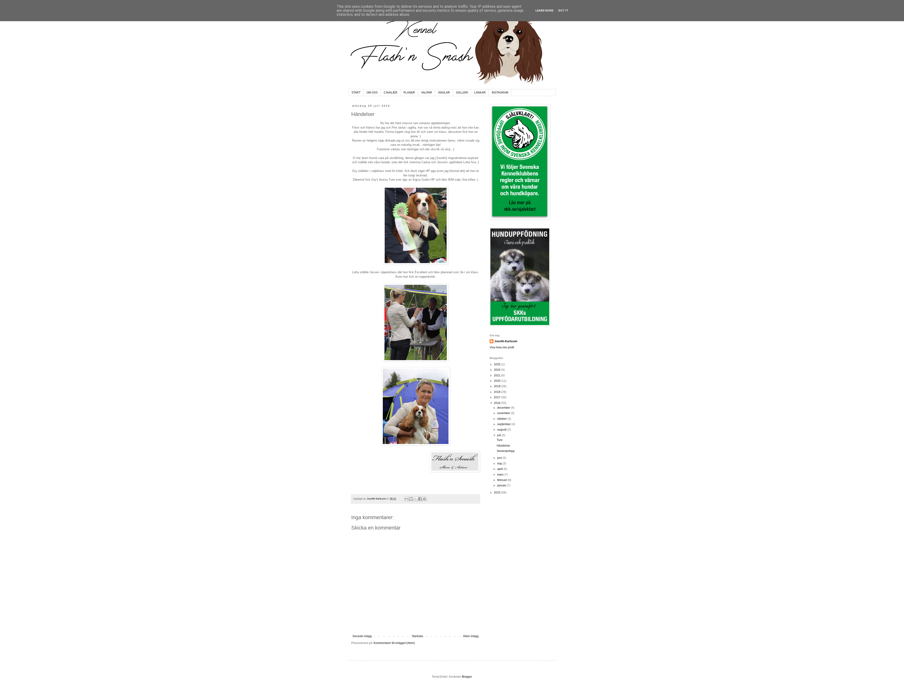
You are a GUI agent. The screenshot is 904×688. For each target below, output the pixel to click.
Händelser (503, 445)
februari (502, 480)
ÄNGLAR (444, 92)
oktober (502, 418)
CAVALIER (390, 92)
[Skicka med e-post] (406, 499)
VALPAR (426, 92)
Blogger (467, 676)
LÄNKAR (480, 92)
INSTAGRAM (500, 92)
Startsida (417, 636)
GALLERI (462, 92)
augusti (502, 429)
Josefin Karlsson (505, 341)
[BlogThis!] (411, 499)
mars (500, 474)
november (504, 413)
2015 (497, 492)
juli (499, 435)
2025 (497, 364)
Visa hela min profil (502, 347)
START (355, 92)
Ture (500, 440)
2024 (497, 369)
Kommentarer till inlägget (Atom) (394, 643)
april (500, 469)
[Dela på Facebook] (420, 499)
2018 (497, 392)
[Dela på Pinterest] (424, 499)
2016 (497, 403)
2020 (497, 381)
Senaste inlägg (362, 636)
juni (500, 458)
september (504, 424)
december (504, 407)
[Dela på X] (415, 499)
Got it (563, 10)
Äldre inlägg (471, 636)
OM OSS (372, 92)
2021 (497, 375)
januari (502, 485)
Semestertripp (506, 451)
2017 (497, 397)
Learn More (544, 10)
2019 (497, 386)
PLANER (409, 92)
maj (500, 463)
